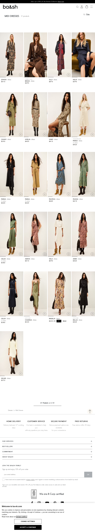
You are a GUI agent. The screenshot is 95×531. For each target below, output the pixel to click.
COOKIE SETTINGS (28, 521)
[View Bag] (87, 6)
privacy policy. (21, 517)
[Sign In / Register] (81, 6)
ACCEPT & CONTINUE (28, 527)
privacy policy (30, 479)
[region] (47, 517)
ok (88, 474)
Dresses (10, 410)
